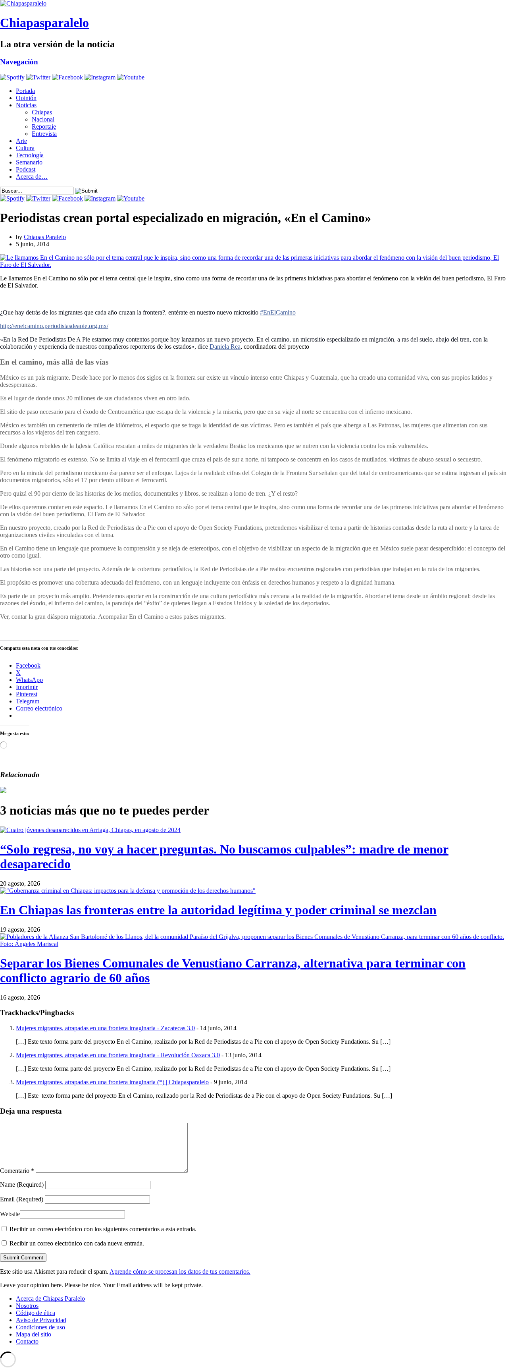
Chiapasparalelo (44, 22)
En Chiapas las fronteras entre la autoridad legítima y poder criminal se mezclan (218, 910)
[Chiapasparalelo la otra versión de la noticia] (254, 3)
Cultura (25, 148)
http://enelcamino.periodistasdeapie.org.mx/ (54, 325)
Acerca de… (32, 176)
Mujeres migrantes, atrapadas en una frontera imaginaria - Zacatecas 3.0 (105, 1028)
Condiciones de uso (40, 1327)
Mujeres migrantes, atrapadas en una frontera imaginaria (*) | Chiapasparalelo (112, 1082)
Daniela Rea (225, 346)
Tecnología (30, 155)
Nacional (43, 119)
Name (22, 1184)
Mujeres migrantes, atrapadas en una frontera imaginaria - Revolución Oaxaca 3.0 (118, 1055)
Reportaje (44, 126)
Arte (21, 140)
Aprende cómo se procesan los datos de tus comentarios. (180, 1271)
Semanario (29, 162)
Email (21, 1199)
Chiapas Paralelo (45, 237)
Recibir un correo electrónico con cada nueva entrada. (77, 1243)
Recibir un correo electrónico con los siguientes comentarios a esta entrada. (103, 1229)
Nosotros (27, 1305)
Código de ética (35, 1312)
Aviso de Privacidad (41, 1320)
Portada (25, 90)
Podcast (25, 169)
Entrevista (44, 133)
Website (10, 1214)
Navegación (19, 62)
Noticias (26, 105)
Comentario (17, 1170)
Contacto (27, 1341)
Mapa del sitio (33, 1334)
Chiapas (42, 112)
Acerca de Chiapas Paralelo (50, 1298)
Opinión (26, 98)
